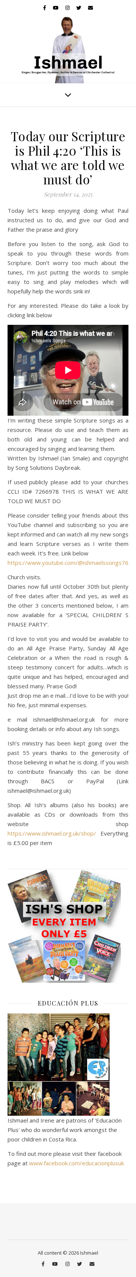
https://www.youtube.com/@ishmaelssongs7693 (71, 562)
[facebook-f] (45, 7)
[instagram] (68, 7)
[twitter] (79, 7)
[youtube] (56, 7)
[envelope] (90, 7)
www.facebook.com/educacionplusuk (76, 1163)
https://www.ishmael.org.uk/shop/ (52, 833)
